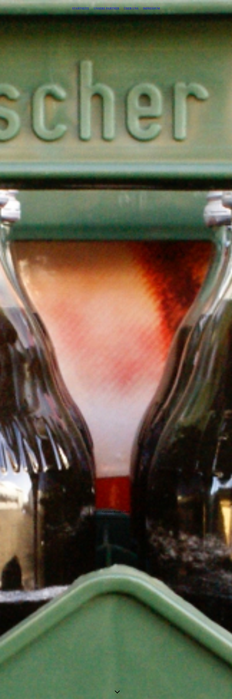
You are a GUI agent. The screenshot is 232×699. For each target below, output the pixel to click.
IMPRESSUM (151, 8)
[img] (116, 349)
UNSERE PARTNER (106, 8)
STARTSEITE (80, 8)
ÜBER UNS (131, 8)
